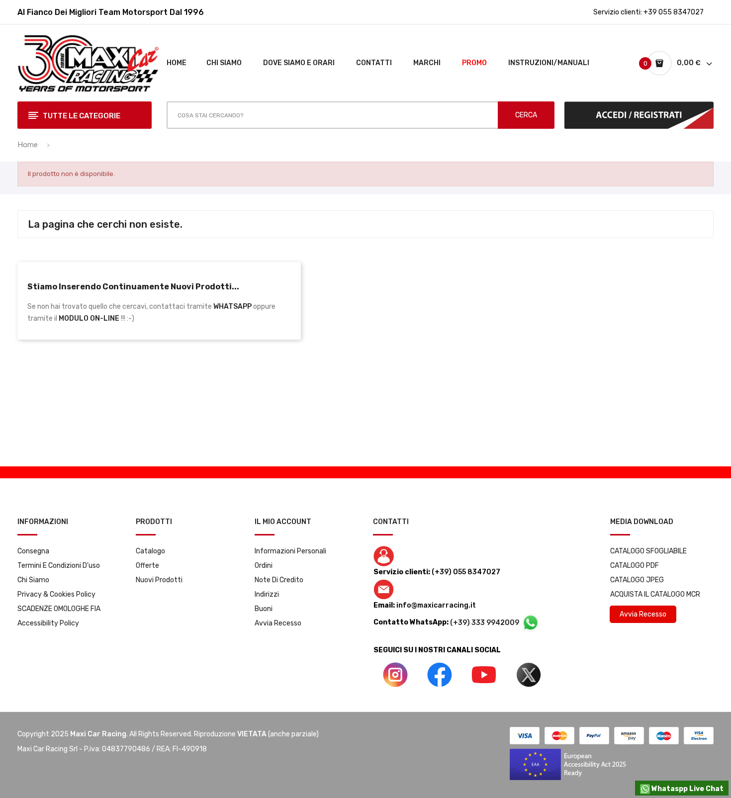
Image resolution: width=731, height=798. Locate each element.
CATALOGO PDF (634, 565)
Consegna (33, 551)
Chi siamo (33, 580)
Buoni (264, 609)
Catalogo (150, 551)
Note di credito (279, 580)
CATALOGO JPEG (637, 580)
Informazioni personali (290, 551)
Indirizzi (267, 594)
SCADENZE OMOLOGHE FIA (58, 609)
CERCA (526, 115)
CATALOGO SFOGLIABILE (648, 551)
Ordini (264, 565)
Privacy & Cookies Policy (56, 594)
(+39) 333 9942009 (485, 623)
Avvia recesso (278, 623)
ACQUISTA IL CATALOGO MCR (655, 594)
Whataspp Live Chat (687, 789)
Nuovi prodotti (159, 580)
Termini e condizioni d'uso (58, 565)
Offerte (147, 565)
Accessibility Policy (48, 623)
